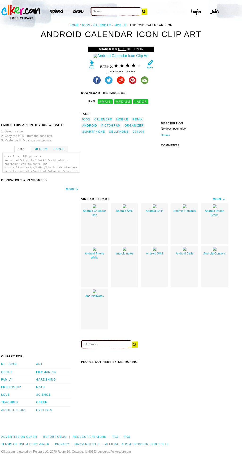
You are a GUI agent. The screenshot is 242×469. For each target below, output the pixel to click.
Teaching (9, 402)
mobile (120, 25)
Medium (41, 149)
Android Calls (154, 211)
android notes (124, 253)
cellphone (119, 131)
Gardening (46, 379)
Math (40, 387)
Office (7, 372)
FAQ (127, 436)
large (141, 101)
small (105, 101)
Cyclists (44, 410)
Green (42, 402)
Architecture (14, 410)
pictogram (111, 125)
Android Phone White (94, 255)
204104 (138, 131)
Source (165, 135)
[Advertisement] (41, 82)
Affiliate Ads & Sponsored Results (137, 444)
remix (137, 119)
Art (39, 364)
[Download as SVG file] (91, 65)
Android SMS (124, 211)
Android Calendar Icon (94, 213)
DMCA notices (87, 444)
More (70, 189)
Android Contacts (184, 211)
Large (59, 149)
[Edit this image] (150, 65)
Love (5, 394)
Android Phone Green (214, 213)
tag (115, 436)
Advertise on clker (19, 436)
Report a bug (55, 436)
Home (74, 25)
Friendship (11, 387)
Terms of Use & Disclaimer (25, 444)
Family (6, 379)
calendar (102, 25)
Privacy (62, 444)
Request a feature (89, 436)
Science (43, 394)
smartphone (93, 131)
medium (123, 101)
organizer (134, 125)
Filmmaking (46, 372)
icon (86, 25)
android (89, 125)
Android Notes (94, 296)
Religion (9, 364)
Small (22, 149)
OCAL (122, 49)
